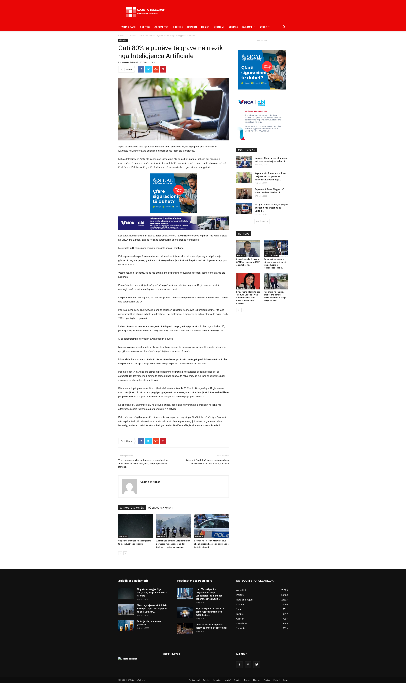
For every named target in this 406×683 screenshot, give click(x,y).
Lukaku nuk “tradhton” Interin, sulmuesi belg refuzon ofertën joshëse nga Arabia (206, 462)
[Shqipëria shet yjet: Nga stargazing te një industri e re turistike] (135, 526)
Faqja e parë (128, 26)
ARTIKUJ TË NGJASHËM (132, 508)
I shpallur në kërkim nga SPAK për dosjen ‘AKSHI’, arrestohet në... (248, 262)
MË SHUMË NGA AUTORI (160, 508)
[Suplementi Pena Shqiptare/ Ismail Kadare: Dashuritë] (244, 193)
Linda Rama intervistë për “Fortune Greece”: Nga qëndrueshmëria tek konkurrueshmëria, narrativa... (248, 298)
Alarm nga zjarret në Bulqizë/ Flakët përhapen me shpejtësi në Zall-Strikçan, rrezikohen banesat (173, 544)
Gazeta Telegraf (130, 62)
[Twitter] (256, 664)
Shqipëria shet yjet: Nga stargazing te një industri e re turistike (152, 592)
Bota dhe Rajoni (271, 255)
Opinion (192, 26)
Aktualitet (161, 26)
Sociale (233, 26)
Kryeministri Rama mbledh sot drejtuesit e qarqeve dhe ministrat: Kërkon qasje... (270, 176)
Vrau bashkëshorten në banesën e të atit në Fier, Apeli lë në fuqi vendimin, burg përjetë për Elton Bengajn (143, 463)
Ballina (121, 35)
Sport (263, 26)
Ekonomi (219, 26)
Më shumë (260, 221)
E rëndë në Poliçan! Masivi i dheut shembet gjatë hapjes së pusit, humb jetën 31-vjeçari (211, 544)
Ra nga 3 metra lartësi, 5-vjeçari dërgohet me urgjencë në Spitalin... (271, 207)
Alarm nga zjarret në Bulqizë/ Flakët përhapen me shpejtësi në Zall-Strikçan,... (152, 608)
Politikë (145, 26)
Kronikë (178, 26)
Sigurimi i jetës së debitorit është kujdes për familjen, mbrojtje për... (210, 611)
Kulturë (247, 26)
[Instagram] (248, 664)
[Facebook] (239, 664)
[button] (284, 27)
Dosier (205, 26)
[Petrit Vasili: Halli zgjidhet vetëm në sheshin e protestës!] (185, 628)
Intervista (241, 288)
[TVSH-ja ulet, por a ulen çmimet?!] (126, 625)
